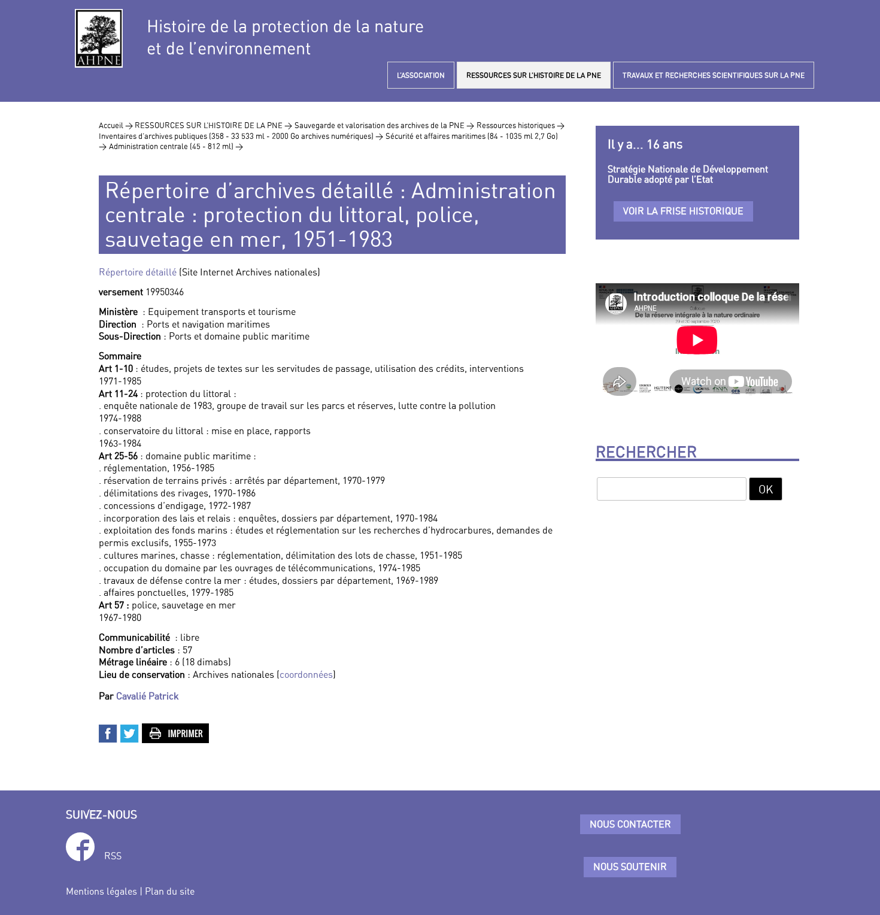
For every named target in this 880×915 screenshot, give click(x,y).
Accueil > (117, 125)
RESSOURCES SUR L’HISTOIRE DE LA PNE (533, 75)
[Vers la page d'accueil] (99, 38)
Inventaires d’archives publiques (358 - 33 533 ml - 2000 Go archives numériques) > (241, 136)
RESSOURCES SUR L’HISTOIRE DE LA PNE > (213, 125)
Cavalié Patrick (147, 696)
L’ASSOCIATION (421, 75)
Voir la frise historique (683, 211)
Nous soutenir (630, 866)
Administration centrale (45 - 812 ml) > (176, 146)
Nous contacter (630, 824)
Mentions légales (101, 891)
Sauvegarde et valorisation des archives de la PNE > (384, 125)
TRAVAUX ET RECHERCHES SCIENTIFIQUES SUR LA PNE (714, 75)
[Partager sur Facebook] (108, 732)
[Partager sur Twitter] (129, 732)
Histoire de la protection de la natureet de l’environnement (285, 37)
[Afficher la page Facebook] (80, 848)
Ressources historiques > (521, 125)
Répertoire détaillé (138, 272)
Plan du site (170, 891)
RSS (113, 856)
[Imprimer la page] (176, 732)
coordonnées (306, 674)
